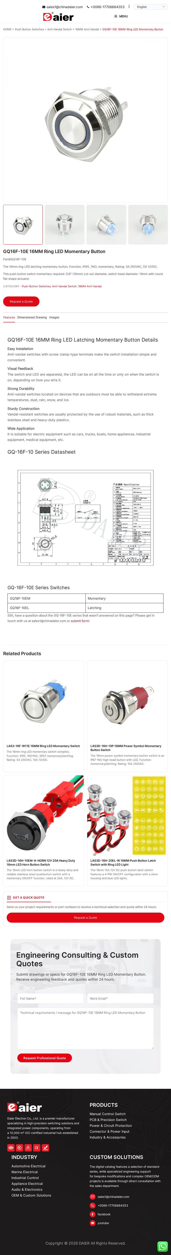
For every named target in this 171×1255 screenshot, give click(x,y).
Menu (123, 16)
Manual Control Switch (108, 1114)
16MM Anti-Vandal (90, 286)
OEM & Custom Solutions (31, 1195)
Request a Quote (21, 301)
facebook (104, 1214)
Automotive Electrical (28, 1166)
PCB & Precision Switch (108, 1120)
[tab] (9, 317)
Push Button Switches (36, 286)
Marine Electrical (24, 1172)
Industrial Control (25, 1178)
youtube (103, 1223)
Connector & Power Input (110, 1131)
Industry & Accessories (108, 1137)
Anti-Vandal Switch (64, 286)
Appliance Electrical (27, 1184)
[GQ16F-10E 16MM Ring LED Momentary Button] (85, 120)
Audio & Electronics (26, 1189)
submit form (80, 621)
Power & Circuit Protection (111, 1125)
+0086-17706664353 (107, 7)
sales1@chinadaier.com (65, 7)
